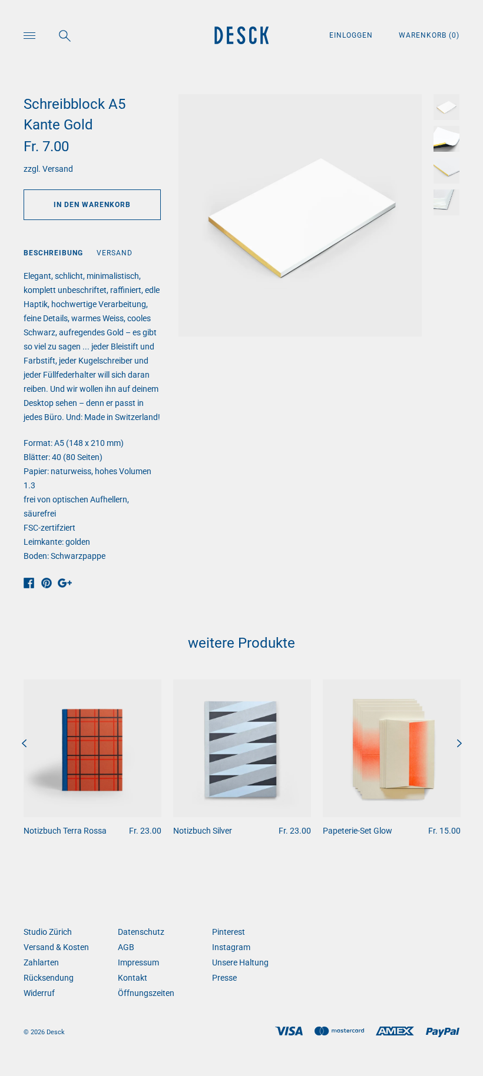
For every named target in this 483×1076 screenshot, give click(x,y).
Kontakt (132, 977)
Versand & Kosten (56, 947)
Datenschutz (141, 932)
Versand (57, 169)
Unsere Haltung (240, 962)
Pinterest (228, 932)
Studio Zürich (48, 932)
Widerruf (39, 993)
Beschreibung (53, 253)
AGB (126, 947)
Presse (224, 977)
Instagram (231, 947)
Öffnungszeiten (146, 993)
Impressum (138, 962)
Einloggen (352, 35)
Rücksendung (49, 977)
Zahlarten (41, 962)
